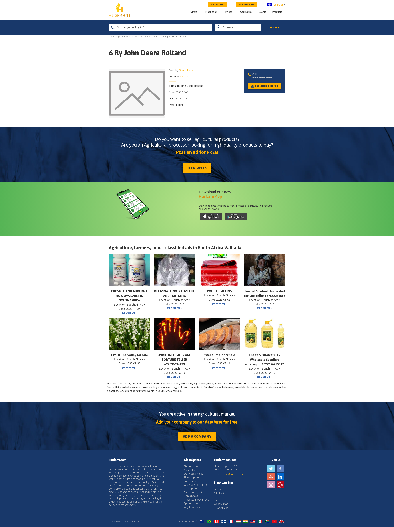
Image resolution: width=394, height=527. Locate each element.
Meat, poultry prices (195, 492)
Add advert (217, 4)
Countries (278, 4)
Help (216, 500)
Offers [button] (193, 11)
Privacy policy (221, 507)
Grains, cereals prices (195, 484)
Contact (218, 496)
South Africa (153, 36)
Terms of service (223, 489)
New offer (197, 167)
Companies (246, 11)
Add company (246, 4)
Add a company (197, 436)
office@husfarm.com (232, 474)
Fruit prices (190, 481)
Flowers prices (192, 477)
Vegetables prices (193, 507)
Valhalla (184, 76)
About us (219, 492)
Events (262, 11)
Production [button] (211, 11)
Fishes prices (191, 466)
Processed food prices (196, 499)
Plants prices (191, 496)
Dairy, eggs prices (193, 473)
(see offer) (129, 312)
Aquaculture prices (194, 470)
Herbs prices (191, 488)
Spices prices (191, 503)
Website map (221, 504)
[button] (276, 4)
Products (277, 11)
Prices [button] (228, 11)
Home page (115, 36)
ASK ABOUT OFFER (266, 85)
